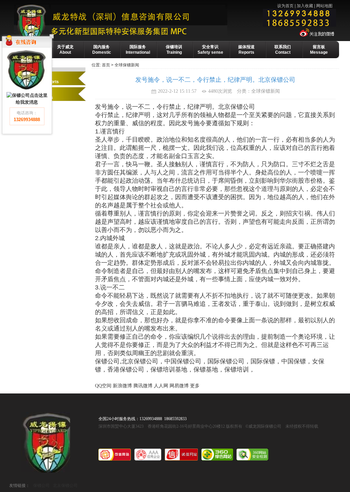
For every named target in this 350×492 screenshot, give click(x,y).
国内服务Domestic (101, 49)
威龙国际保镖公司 (45, 442)
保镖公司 (41, 485)
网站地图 (324, 5)
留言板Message (319, 49)
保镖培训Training (174, 49)
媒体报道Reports (246, 49)
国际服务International (138, 49)
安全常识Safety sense (210, 49)
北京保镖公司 (65, 485)
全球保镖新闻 (127, 65)
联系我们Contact (282, 49)
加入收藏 (305, 5)
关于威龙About (65, 49)
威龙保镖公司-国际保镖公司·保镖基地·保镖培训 (136, 20)
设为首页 (285, 5)
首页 (106, 65)
